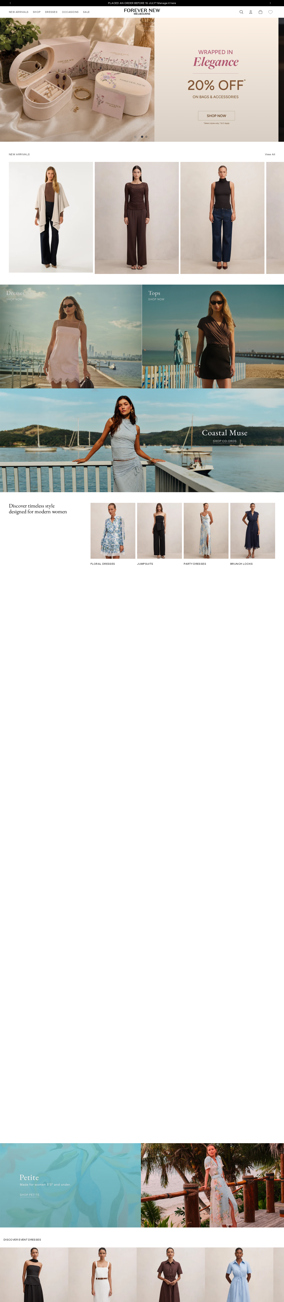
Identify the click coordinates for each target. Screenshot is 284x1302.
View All (270, 154)
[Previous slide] (5, 80)
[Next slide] (279, 80)
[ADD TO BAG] (172, 269)
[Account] (251, 12)
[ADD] (87, 267)
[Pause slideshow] (135, 137)
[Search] (241, 12)
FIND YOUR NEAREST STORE (142, 3)
